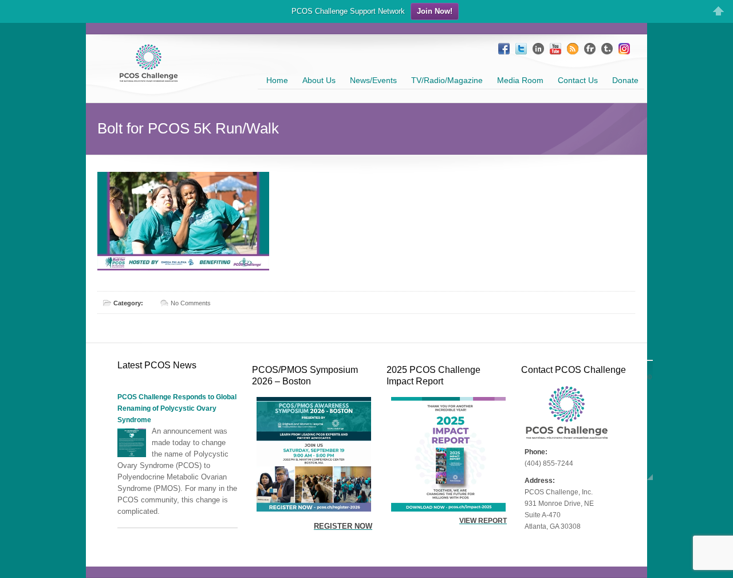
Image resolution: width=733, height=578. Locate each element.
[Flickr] (590, 48)
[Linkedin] (538, 48)
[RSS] (572, 48)
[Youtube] (555, 48)
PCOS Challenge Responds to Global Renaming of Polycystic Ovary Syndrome (177, 408)
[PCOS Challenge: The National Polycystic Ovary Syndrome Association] (148, 77)
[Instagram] (624, 48)
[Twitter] (521, 48)
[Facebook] (504, 48)
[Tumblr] (607, 48)
